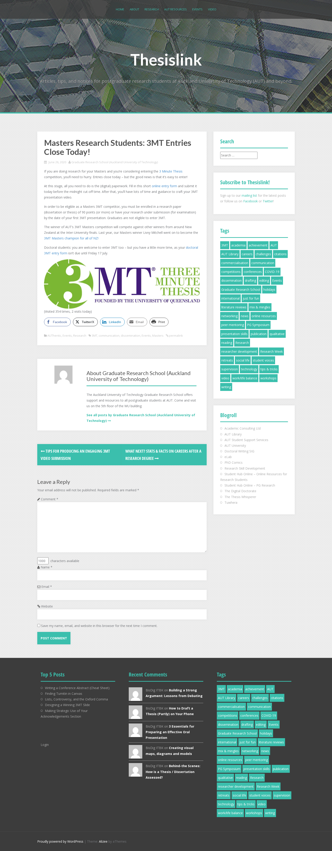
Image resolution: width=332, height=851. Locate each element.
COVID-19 (272, 271)
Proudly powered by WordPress (60, 841)
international (230, 298)
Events (197, 9)
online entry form (164, 186)
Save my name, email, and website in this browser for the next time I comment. (99, 626)
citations (280, 254)
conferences (253, 271)
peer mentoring (232, 325)
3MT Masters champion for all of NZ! (71, 238)
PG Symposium (258, 325)
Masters (158, 335)
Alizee (103, 841)
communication (109, 335)
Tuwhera (230, 502)
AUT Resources (175, 9)
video (225, 378)
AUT (274, 245)
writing (226, 387)
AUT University (235, 445)
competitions (231, 271)
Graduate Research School (240, 289)
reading (226, 342)
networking (229, 316)
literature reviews (233, 307)
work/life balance (244, 378)
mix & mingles (260, 307)
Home (120, 9)
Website (47, 606)
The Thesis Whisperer (240, 497)
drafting (250, 280)
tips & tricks (269, 369)
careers (247, 254)
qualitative (277, 334)
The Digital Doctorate (240, 491)
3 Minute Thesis (170, 171)
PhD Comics (233, 462)
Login (45, 744)
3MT (94, 335)
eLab (228, 457)
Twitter (268, 201)
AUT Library (229, 254)
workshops (268, 378)
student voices (263, 360)
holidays (269, 289)
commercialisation (234, 263)
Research (152, 9)
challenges (263, 254)
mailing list (249, 195)
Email (46, 586)
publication (259, 334)
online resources (264, 316)
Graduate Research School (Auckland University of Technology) (114, 162)
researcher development (239, 351)
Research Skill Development (244, 468)
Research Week (271, 351)
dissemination (130, 335)
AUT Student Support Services (246, 440)
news (244, 316)
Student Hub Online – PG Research (249, 485)
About (134, 9)
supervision (229, 369)
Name (46, 567)
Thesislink (166, 59)
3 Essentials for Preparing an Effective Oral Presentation (170, 732)
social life (243, 360)
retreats (227, 360)
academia (238, 245)
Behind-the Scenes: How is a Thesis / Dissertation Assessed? (173, 771)
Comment (49, 499)
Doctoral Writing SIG (239, 451)
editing (264, 280)
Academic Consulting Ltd (242, 428)
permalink (175, 335)
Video (212, 9)
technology (249, 369)
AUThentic (54, 335)
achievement (258, 245)
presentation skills (234, 334)
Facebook (250, 201)
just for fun (251, 298)
